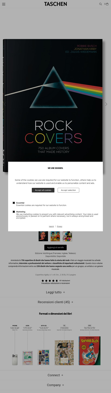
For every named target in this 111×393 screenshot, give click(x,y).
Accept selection (68, 190)
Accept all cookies (43, 190)
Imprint (51, 226)
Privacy (59, 226)
